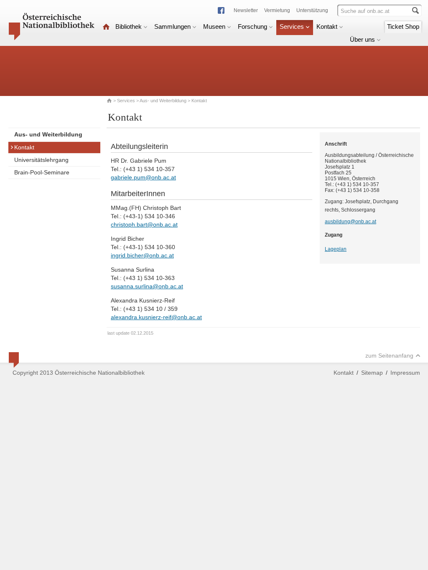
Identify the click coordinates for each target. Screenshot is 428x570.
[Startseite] (106, 26)
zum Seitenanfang (389, 355)
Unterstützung (312, 10)
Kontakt (326, 26)
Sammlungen (172, 26)
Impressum (405, 372)
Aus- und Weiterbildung (163, 100)
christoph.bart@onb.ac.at (144, 224)
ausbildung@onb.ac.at (350, 221)
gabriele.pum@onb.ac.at (143, 177)
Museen (214, 26)
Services (292, 26)
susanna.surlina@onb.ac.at (147, 286)
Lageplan (335, 249)
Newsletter (246, 10)
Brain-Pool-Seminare (41, 172)
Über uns (362, 39)
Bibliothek (128, 26)
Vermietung (277, 10)
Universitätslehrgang (41, 159)
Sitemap (372, 372)
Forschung (252, 26)
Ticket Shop (403, 26)
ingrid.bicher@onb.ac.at (142, 255)
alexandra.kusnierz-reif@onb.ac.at (156, 317)
